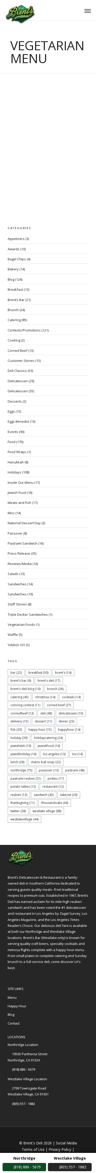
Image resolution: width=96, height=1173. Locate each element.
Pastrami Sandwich (22, 543)
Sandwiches (17, 584)
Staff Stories (17, 604)
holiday (18, 738)
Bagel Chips (17, 259)
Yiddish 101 (16, 645)
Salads (13, 573)
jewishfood (49, 746)
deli (46, 713)
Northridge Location (23, 1044)
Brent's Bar (20, 680)
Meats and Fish (19, 502)
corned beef (59, 705)
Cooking (14, 340)
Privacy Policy (60, 1149)
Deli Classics (17, 370)
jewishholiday (23, 754)
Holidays (14, 472)
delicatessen (71, 713)
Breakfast (15, 289)
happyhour (69, 729)
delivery (19, 721)
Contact (13, 1023)
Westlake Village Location (27, 1079)
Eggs (11, 411)
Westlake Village (47, 811)
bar (16, 672)
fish (16, 729)
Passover (15, 533)
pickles (56, 778)
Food (11, 441)
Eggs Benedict (18, 421)
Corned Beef (17, 350)
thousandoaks (54, 803)
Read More (36, 116)
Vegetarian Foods (21, 624)
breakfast (38, 672)
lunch (17, 762)
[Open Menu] (87, 11)
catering (19, 697)
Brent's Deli (49, 680)
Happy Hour (39, 729)
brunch (55, 689)
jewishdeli (20, 746)
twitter (18, 811)
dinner (66, 721)
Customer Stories (21, 360)
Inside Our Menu (21, 482)
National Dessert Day (24, 523)
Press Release (19, 553)
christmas (45, 697)
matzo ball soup (46, 762)
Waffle (13, 634)
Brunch (13, 309)
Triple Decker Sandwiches (28, 614)
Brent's (63, 672)
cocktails (71, 697)
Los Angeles (54, 754)
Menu (12, 997)
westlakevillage (24, 819)
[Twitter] (19, 976)
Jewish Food (17, 492)
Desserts (15, 401)
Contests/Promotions (24, 330)
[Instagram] (34, 976)
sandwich (44, 795)
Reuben (18, 795)
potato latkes (23, 786)
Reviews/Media (20, 563)
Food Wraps (17, 452)
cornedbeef (22, 713)
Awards (13, 249)
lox (77, 754)
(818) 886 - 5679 (23, 1069)
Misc (11, 513)
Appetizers (16, 238)
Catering (14, 320)
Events (13, 431)
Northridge (21, 770)
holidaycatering (48, 738)
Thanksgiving (22, 803)
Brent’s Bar (16, 299)
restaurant (53, 786)
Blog (46, 111)
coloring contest (25, 705)
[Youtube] (27, 976)
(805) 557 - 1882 (23, 1103)
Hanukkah (16, 462)
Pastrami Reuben (25, 778)
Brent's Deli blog (25, 689)
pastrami (74, 770)
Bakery (13, 269)
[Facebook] (11, 976)
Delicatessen (18, 381)
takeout (68, 795)
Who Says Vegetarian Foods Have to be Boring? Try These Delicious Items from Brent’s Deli (46, 96)
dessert (43, 721)
